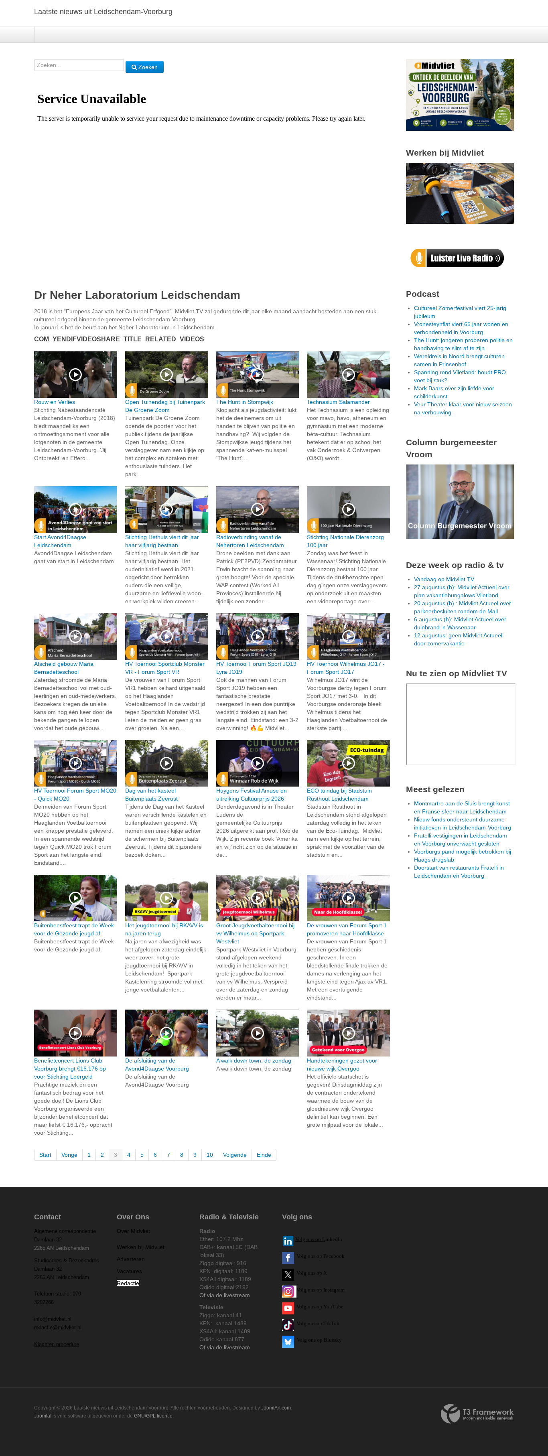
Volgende (235, 1155)
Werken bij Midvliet (140, 1247)
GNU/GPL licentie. (154, 1416)
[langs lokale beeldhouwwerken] (460, 94)
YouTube (333, 1307)
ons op (315, 1307)
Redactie (128, 1283)
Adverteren (131, 1259)
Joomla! (42, 1416)
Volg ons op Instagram (320, 1290)
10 (210, 1155)
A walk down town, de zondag (253, 1060)
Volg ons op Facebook (319, 1256)
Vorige (69, 1155)
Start (45, 1155)
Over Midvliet (133, 1231)
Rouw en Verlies (54, 402)
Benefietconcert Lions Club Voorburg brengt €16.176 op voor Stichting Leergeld (70, 1068)
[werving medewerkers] (460, 193)
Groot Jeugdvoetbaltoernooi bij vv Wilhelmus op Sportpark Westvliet (255, 933)
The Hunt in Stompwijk (244, 402)
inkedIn (318, 1239)
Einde (264, 1155)
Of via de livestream (224, 1295)
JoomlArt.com (276, 1408)
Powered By (477, 1414)
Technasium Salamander (338, 402)
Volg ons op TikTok (317, 1323)
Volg (302, 1307)
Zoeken (147, 67)
